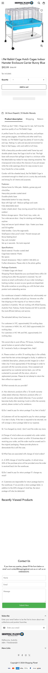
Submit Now (24, 605)
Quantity (5, 79)
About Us (5, 652)
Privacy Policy (7, 659)
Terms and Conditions (10, 656)
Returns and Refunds (9, 663)
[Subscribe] (43, 627)
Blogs (4, 671)
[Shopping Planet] (24, 3)
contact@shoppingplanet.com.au (23, 569)
